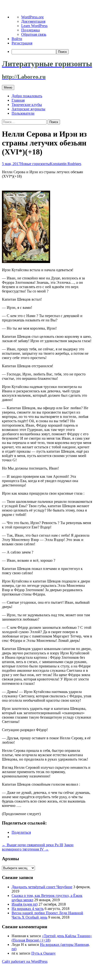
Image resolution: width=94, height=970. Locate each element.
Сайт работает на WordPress (24, 961)
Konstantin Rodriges (65, 164)
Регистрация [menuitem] (22, 43)
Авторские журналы (28, 109)
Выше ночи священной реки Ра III (32, 845)
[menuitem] (52, 51)
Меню (8, 87)
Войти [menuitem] (17, 39)
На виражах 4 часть (28, 909)
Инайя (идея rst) (25, 904)
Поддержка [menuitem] (30, 30)
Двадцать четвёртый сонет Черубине (42, 887)
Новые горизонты (35, 164)
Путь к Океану (43, 953)
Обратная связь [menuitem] (33, 34)
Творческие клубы (27, 105)
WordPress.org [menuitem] (32, 17)
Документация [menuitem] (33, 21)
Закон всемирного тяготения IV (38, 847)
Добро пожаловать (27, 96)
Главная (18, 100)
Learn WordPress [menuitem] (34, 26)
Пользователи (23, 113)
